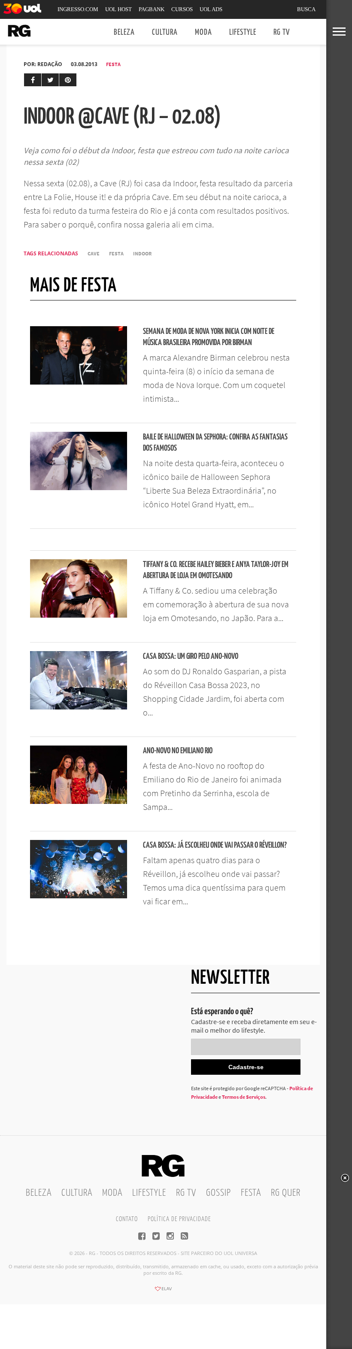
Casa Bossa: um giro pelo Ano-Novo (190, 656)
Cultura (165, 32)
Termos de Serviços (243, 1097)
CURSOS (182, 9)
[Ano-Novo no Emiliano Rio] (78, 801)
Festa (113, 64)
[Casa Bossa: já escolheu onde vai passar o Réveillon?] (78, 895)
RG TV (281, 32)
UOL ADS (211, 9)
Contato (127, 1219)
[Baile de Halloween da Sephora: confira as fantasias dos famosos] (78, 487)
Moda (203, 32)
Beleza (124, 32)
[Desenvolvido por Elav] (163, 1291)
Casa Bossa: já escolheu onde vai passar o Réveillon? (215, 845)
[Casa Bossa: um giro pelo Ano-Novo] (78, 707)
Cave (94, 253)
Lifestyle (242, 32)
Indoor (142, 253)
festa (116, 253)
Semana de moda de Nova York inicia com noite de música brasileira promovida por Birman (208, 337)
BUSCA (306, 9)
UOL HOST (118, 9)
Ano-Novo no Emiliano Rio (177, 751)
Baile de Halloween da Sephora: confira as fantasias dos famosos (215, 442)
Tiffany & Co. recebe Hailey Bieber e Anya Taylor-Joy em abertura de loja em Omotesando (215, 570)
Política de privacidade (179, 1219)
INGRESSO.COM (78, 9)
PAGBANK (151, 9)
